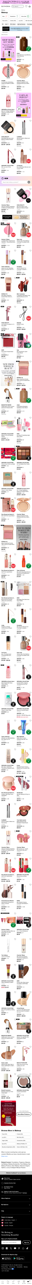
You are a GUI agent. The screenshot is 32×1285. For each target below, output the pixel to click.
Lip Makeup (4, 1164)
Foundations (15, 1162)
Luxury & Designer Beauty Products (15, 1167)
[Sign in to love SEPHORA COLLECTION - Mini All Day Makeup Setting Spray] (15, 992)
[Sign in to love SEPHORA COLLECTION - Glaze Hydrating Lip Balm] (15, 964)
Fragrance (22, 1162)
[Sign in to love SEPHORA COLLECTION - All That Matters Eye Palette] (30, 446)
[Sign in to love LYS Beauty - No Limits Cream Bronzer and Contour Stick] (30, 149)
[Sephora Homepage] (5, 6)
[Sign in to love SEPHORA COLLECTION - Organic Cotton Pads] (15, 692)
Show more (4, 1156)
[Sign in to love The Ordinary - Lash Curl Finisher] (15, 939)
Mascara (27, 1162)
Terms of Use (12, 1267)
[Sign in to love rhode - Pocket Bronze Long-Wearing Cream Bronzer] (30, 37)
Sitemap (26, 1267)
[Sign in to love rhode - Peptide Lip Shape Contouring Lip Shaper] (15, 609)
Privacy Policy (4, 1267)
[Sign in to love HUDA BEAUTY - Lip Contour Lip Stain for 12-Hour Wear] (15, 306)
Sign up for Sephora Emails (9, 1239)
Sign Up (26, 1242)
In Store (13, 24)
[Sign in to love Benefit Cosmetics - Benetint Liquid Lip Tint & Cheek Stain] (15, 1074)
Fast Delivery (22, 24)
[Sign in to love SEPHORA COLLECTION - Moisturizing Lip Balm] (30, 858)
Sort (6, 24)
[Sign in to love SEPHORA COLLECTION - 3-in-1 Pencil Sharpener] (30, 913)
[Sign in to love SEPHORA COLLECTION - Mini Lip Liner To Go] (15, 149)
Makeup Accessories (14, 1164)
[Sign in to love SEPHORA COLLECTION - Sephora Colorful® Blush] (30, 692)
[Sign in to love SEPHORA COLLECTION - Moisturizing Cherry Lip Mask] (15, 446)
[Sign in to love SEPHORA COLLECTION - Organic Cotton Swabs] (15, 472)
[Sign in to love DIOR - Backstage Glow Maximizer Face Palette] (30, 581)
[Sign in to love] (30, 64)
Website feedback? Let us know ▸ (16, 1173)
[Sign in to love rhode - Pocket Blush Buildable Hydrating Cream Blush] (30, 389)
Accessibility (19, 1267)
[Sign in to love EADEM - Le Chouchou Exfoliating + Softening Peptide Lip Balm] (15, 64)
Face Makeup (24, 1164)
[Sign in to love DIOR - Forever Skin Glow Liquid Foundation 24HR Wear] (30, 964)
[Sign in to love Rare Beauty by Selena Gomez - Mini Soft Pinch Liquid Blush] (15, 498)
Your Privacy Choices (6, 1268)
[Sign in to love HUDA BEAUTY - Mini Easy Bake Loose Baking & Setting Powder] (30, 189)
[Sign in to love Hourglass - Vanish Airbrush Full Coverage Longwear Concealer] (30, 250)
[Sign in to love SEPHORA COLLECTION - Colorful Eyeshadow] (30, 1074)
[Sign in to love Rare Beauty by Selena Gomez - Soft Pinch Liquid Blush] (15, 858)
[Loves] (26, 6)
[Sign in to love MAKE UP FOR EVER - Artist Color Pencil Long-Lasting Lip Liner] (30, 1046)
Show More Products (24, 1114)
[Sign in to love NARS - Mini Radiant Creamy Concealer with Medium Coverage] (30, 884)
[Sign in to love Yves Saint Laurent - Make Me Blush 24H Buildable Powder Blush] (30, 804)
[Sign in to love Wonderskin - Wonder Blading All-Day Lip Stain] (30, 776)
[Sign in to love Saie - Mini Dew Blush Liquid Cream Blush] (30, 334)
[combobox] (17, 6)
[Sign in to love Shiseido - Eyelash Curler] (30, 306)
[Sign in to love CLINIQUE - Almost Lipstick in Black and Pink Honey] (15, 804)
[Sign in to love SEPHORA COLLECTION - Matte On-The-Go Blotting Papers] (15, 417)
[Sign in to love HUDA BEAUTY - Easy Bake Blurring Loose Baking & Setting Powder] (15, 120)
